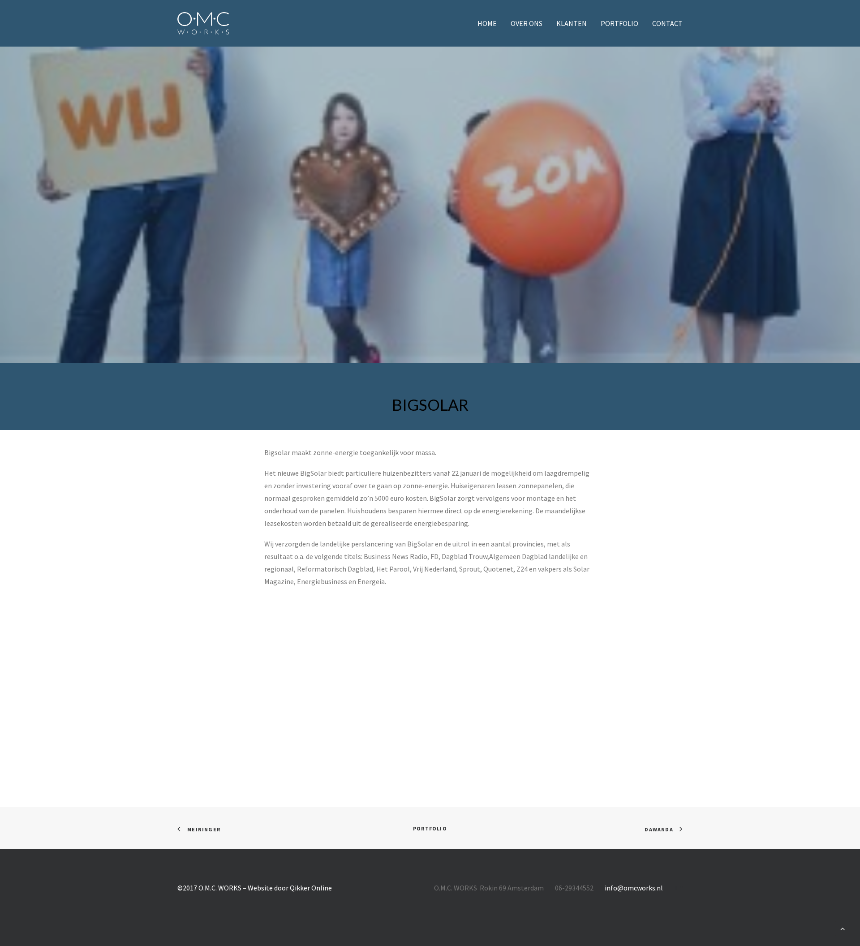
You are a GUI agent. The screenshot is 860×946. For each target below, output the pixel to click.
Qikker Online (311, 887)
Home (487, 23)
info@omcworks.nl (634, 887)
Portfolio (619, 23)
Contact (667, 23)
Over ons (526, 23)
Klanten (571, 23)
